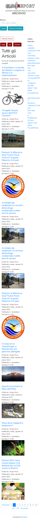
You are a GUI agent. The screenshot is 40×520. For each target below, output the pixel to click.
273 (17, 508)
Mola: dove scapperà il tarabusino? (12, 424)
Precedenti (5, 505)
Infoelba (24, 517)
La (28, 115)
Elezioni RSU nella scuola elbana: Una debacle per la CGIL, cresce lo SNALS (11, 464)
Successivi (24, 508)
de (28, 80)
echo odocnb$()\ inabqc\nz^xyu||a (33, 55)
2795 (12, 89)
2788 (12, 402)
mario (29, 113)
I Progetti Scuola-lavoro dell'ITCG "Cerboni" (10, 113)
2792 (12, 365)
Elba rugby (31, 65)
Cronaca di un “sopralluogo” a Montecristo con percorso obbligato (11, 347)
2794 (12, 129)
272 (13, 508)
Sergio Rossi (14, 79)
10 (36, 505)
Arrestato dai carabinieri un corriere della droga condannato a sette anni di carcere (12, 208)
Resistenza (31, 60)
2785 (12, 439)
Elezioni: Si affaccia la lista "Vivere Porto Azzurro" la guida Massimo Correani (12, 156)
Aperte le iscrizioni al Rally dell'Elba (12, 387)
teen (29, 68)
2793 (12, 173)
